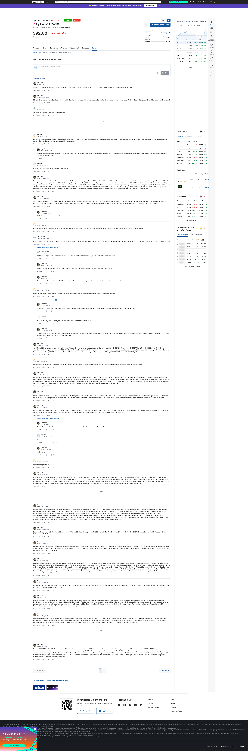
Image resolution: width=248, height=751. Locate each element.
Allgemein (36, 48)
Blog (172, 699)
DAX (178, 42)
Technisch (86, 48)
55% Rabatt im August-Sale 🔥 (178, 2)
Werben (151, 703)
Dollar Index (180, 58)
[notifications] (211, 2)
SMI (178, 55)
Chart (45, 48)
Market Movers (182, 132)
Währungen (180, 21)
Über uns (151, 699)
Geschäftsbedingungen (211, 746)
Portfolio (173, 707)
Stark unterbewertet (182, 234)
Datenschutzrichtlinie (227, 746)
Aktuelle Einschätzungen (50, 52)
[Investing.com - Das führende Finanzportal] (39, 2)
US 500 (179, 49)
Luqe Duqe (44, 434)
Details (207, 179)
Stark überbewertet (196, 234)
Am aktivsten (180, 136)
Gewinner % (190, 136)
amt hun (39, 134)
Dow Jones (180, 52)
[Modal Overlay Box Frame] (18, 739)
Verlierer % (199, 136)
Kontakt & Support (154, 707)
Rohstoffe (195, 21)
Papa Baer (40, 82)
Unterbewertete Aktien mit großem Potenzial (185, 229)
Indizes (188, 21)
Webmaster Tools (176, 711)
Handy (173, 703)
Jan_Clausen (41, 236)
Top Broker (181, 170)
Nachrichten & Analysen (59, 48)
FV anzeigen (164, 32)
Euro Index (180, 61)
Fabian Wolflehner (42, 108)
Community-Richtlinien (39, 78)
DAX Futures (180, 46)
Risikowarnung (240, 746)
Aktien (202, 21)
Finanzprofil (75, 48)
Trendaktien (181, 197)
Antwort (37, 90)
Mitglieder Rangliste (65, 52)
